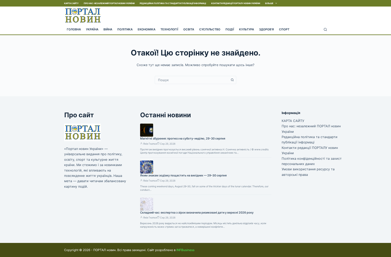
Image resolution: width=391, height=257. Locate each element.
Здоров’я (266, 29)
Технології (169, 29)
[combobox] (191, 80)
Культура (246, 29)
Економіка (146, 29)
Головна (74, 29)
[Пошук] (325, 29)
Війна (107, 29)
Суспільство (209, 29)
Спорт (284, 29)
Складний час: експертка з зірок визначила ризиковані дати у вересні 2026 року (197, 212)
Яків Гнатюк (150, 143)
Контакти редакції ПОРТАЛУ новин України (235, 3)
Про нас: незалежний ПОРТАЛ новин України (109, 3)
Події (229, 29)
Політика (125, 29)
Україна (92, 29)
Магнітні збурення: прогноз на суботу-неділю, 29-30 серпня (182, 138)
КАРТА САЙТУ (71, 3)
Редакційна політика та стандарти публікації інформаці (173, 3)
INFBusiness (185, 250)
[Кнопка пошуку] (232, 80)
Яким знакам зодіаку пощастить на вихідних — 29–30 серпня (183, 175)
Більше (269, 3)
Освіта (188, 29)
